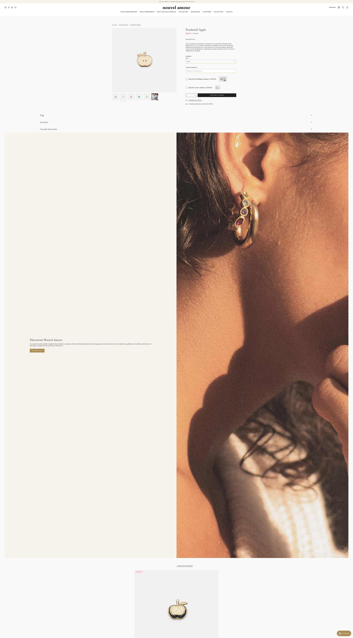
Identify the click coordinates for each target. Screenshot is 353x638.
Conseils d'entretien (48, 129)
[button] (128, 12)
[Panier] (347, 7)
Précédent (112, 60)
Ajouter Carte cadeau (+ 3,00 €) (200, 87)
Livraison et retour (195, 100)
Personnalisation (191, 67)
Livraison (44, 122)
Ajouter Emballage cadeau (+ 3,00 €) (202, 79)
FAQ (42, 115)
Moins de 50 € (123, 25)
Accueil (114, 25)
